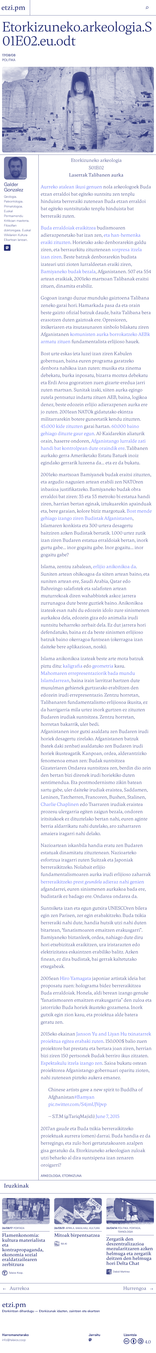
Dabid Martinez (121, 1271)
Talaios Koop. (16, 1272)
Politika (8, 60)
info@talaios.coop (14, 1340)
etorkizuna (72, 1176)
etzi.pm (13, 7)
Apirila (70, 1228)
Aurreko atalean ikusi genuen (71, 187)
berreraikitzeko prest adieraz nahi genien (92, 882)
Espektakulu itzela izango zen (71, 1063)
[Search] (147, 7)
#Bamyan (84, 1097)
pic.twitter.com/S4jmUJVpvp (77, 1104)
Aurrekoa (19, 1288)
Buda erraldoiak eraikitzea (68, 228)
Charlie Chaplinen (60, 804)
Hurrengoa (134, 1288)
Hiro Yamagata (75, 978)
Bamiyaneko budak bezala (68, 271)
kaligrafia (73, 666)
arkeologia (50, 1176)
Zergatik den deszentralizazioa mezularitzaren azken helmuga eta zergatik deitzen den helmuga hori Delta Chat (130, 1211)
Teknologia (125, 1231)
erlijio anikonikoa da (114, 566)
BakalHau (82, 1228)
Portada (19, 1228)
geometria (102, 666)
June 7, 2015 (107, 1116)
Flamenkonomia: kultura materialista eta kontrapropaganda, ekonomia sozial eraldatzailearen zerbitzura (25, 1211)
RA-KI (64, 1243)
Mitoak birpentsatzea (69, 1211)
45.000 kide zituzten (62, 426)
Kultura (94, 1228)
